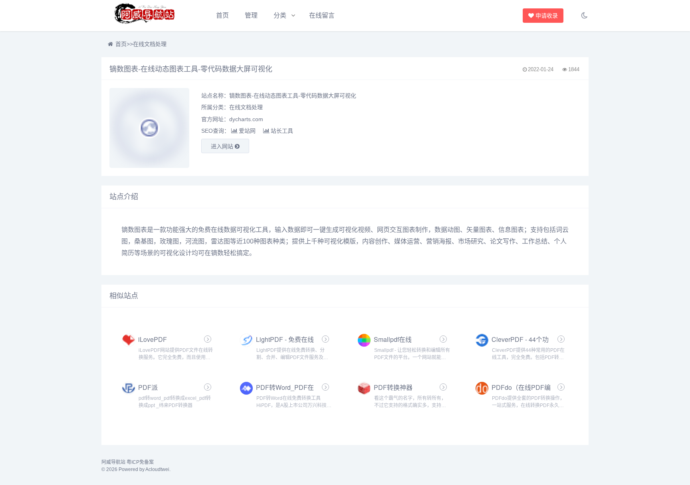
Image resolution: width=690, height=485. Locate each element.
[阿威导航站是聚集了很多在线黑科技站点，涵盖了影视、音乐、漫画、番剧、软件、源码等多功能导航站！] (145, 15)
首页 (222, 15)
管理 (251, 15)
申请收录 (547, 15)
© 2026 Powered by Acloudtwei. (136, 469)
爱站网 (247, 131)
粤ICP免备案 (140, 462)
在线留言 (322, 15)
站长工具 (282, 131)
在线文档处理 (150, 44)
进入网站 (223, 146)
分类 (280, 15)
